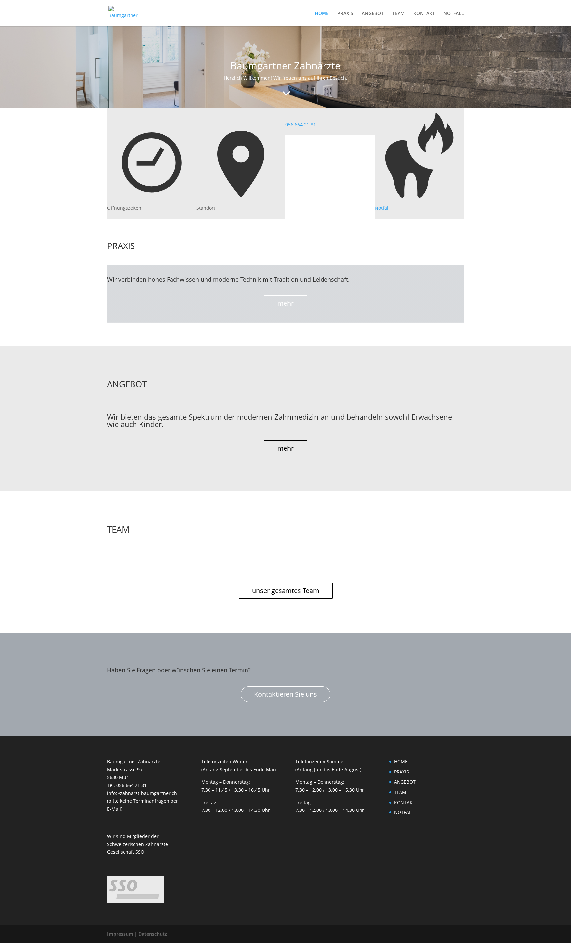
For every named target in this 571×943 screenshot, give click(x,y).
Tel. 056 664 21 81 (127, 785)
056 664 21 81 (301, 124)
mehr (285, 303)
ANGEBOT (373, 13)
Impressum (120, 934)
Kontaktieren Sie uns (285, 694)
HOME (322, 13)
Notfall (382, 208)
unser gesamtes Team (285, 590)
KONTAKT (424, 13)
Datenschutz (152, 934)
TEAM (398, 13)
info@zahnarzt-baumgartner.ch (142, 793)
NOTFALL (453, 13)
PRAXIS (345, 13)
